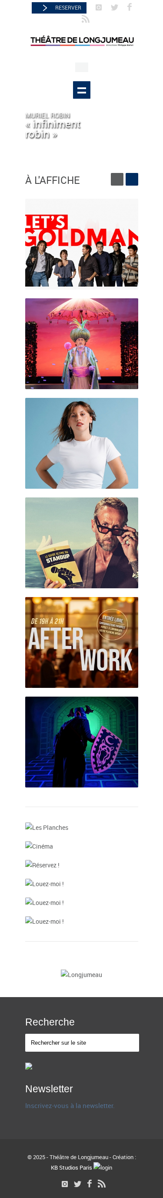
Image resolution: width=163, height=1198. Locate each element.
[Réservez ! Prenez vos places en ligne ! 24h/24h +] (81, 865)
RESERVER (68, 7)
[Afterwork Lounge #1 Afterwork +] (81, 642)
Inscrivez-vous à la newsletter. (70, 1105)
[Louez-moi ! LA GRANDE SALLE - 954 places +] (81, 884)
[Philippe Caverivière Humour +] (81, 542)
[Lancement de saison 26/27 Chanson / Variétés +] (81, 244)
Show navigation (81, 90)
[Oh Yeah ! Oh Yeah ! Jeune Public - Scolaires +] (81, 742)
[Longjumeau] (81, 974)
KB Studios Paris (71, 1167)
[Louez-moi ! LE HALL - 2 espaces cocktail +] (81, 921)
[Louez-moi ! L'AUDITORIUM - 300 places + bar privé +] (81, 903)
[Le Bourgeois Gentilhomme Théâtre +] (81, 343)
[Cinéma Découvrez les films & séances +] (81, 846)
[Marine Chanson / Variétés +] (81, 443)
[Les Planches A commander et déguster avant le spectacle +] (81, 827)
